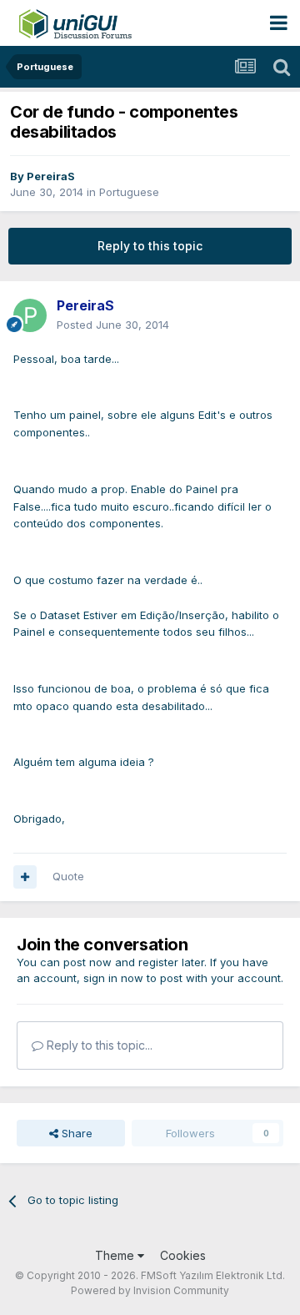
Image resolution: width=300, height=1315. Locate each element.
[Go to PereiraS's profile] (30, 315)
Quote (68, 876)
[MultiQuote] (25, 877)
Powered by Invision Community (150, 1290)
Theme (116, 1255)
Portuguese (129, 192)
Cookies (183, 1255)
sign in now (113, 978)
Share (75, 1133)
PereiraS (51, 176)
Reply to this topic (150, 246)
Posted (113, 324)
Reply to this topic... (97, 1045)
